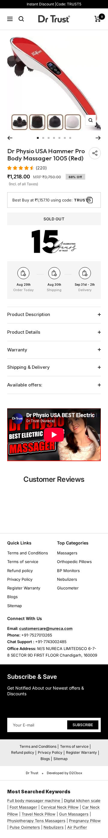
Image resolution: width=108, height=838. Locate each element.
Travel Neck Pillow (39, 814)
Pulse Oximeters (25, 827)
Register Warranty (23, 588)
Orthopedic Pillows (74, 561)
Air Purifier (77, 827)
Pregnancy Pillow (85, 820)
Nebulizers (67, 579)
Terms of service (22, 561)
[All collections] (61, 800)
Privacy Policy (19, 579)
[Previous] (9, 138)
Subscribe (83, 725)
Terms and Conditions (27, 552)
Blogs (12, 596)
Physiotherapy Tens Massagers (36, 820)
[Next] (98, 138)
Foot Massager (23, 807)
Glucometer (68, 588)
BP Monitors (68, 570)
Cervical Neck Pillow (60, 807)
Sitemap (14, 605)
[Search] (21, 19)
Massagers (67, 552)
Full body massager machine (33, 800)
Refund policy (20, 570)
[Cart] (97, 19)
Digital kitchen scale (82, 800)
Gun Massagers (73, 814)
